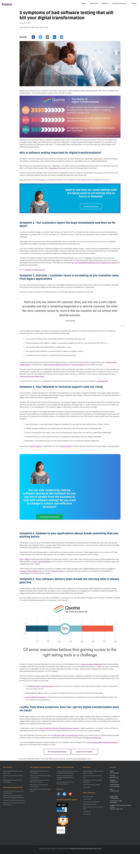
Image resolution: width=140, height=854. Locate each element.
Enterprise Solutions (119, 3)
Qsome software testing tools (91, 664)
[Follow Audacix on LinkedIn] (64, 794)
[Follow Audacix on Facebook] (58, 794)
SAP (21, 559)
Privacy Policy (87, 811)
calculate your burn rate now (35, 270)
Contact (134, 3)
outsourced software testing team (32, 376)
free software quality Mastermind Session (102, 742)
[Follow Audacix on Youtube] (70, 794)
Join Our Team (87, 799)
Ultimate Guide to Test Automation (40, 686)
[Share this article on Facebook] (33, 37)
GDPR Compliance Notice (90, 804)
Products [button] (104, 3)
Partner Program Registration (91, 802)
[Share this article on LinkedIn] (54, 37)
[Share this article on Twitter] (40, 37)
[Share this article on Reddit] (61, 37)
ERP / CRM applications (41, 561)
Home (84, 3)
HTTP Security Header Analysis (91, 784)
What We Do (94, 3)
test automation (66, 446)
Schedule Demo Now (91, 206)
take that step (102, 381)
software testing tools (80, 364)
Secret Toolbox (35, 446)
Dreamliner (53, 168)
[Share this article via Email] (47, 37)
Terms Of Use (86, 814)
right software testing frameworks (56, 364)
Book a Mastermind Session (35, 697)
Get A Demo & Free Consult (49, 517)
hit (70, 292)
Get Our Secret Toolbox (34, 693)
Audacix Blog (86, 787)
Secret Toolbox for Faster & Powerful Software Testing (58, 728)
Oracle (27, 559)
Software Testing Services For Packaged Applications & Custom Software (66, 777)
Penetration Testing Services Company (13, 800)
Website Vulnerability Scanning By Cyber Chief (86, 848)
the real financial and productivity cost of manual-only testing (93, 262)
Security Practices (88, 796)
